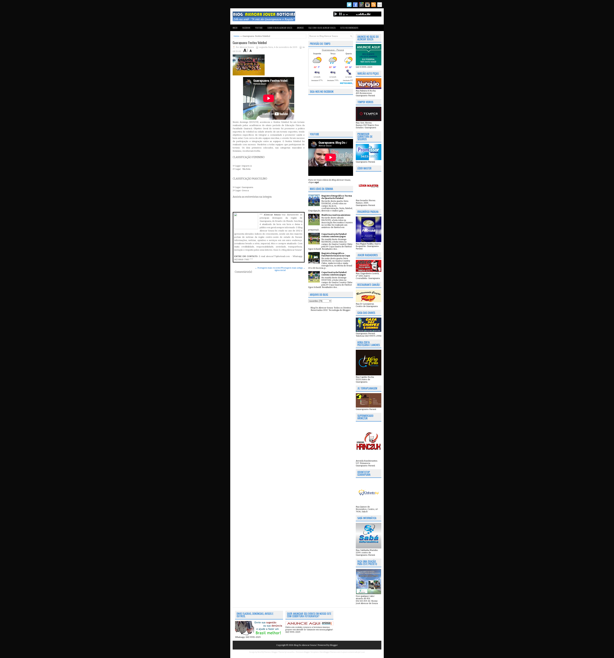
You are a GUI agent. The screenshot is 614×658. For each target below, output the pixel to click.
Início (236, 36)
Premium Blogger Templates (307, 652)
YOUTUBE (259, 27)
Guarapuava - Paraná (333, 50)
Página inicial (280, 269)
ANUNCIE (300, 27)
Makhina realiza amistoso (335, 215)
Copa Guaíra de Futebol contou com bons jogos (334, 235)
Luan (363, 652)
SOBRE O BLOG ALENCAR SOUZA (279, 27)
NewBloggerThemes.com (330, 652)
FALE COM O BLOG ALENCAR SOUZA (321, 27)
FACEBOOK (246, 27)
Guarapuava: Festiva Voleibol (250, 42)
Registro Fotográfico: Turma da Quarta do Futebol (336, 197)
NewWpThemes (264, 652)
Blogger (346, 310)
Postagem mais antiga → (293, 268)
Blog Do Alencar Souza (305, 645)
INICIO (235, 27)
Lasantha (290, 652)
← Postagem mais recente (267, 268)
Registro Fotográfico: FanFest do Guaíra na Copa (335, 254)
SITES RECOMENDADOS (349, 27)
